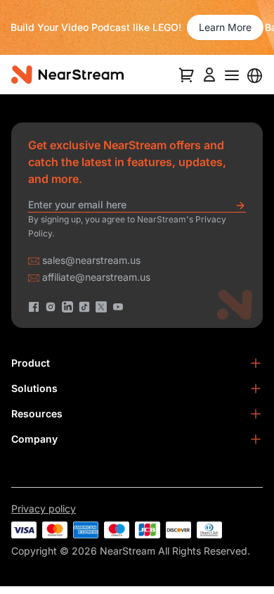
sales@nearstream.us (91, 260)
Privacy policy (43, 508)
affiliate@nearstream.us (96, 277)
